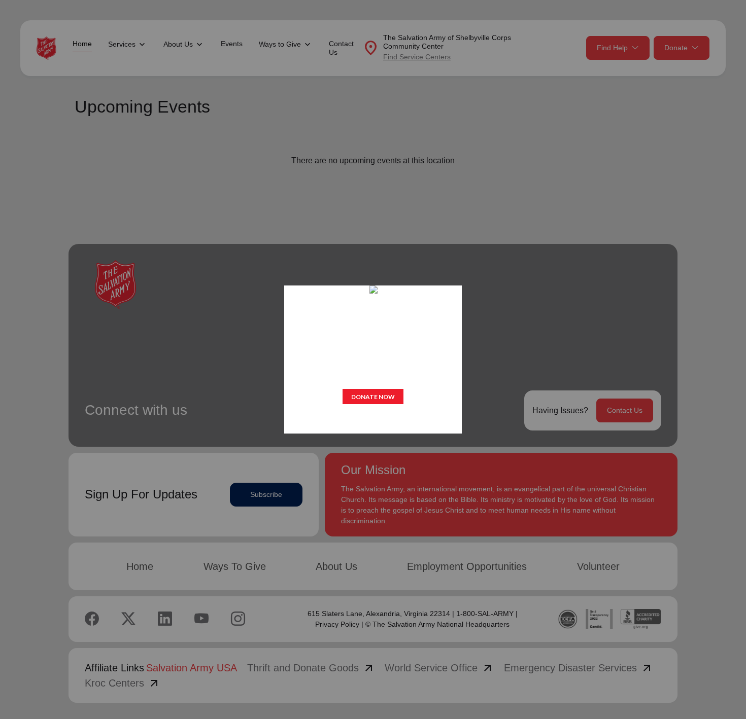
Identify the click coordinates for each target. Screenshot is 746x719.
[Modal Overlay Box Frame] (373, 359)
